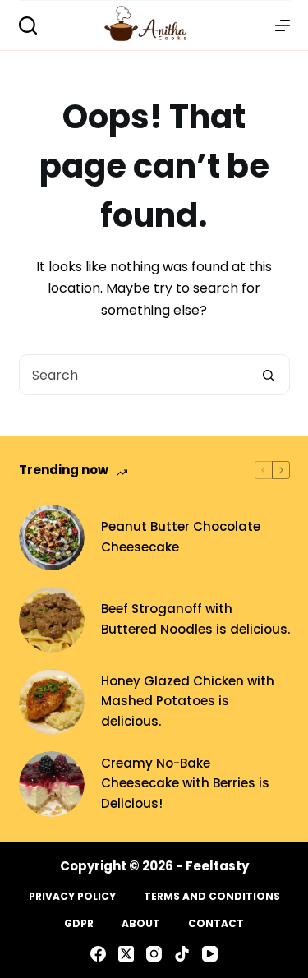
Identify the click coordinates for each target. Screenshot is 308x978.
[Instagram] (154, 954)
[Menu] (282, 25)
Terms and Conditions (212, 896)
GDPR (79, 923)
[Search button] (268, 374)
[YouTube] (210, 954)
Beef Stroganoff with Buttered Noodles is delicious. (195, 619)
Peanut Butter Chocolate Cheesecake (180, 537)
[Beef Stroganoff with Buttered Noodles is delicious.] (52, 620)
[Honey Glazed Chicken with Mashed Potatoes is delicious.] (52, 702)
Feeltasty (217, 865)
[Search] (28, 25)
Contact (216, 923)
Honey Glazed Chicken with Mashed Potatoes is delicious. (187, 701)
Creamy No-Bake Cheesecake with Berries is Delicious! (185, 783)
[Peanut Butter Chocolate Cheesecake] (52, 537)
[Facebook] (98, 954)
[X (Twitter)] (126, 954)
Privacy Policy (72, 896)
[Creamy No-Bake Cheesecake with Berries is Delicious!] (52, 784)
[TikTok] (182, 954)
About (141, 923)
